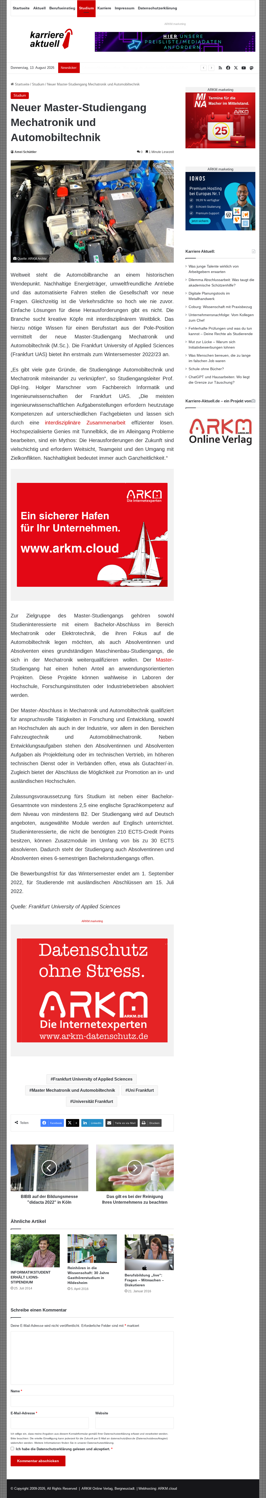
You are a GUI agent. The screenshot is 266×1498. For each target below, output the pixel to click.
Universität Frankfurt (92, 1101)
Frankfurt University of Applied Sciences (92, 1079)
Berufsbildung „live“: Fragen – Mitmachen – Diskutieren (144, 1280)
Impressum (124, 8)
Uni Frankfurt (141, 1090)
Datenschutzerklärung (157, 8)
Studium (86, 8)
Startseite (21, 8)
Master (164, 660)
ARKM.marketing (175, 23)
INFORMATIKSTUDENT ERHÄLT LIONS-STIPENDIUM (31, 1277)
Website (101, 1413)
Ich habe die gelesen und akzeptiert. (64, 1449)
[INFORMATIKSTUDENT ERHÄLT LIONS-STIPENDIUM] (35, 1250)
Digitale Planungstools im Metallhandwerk (113, 68)
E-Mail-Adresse (24, 1413)
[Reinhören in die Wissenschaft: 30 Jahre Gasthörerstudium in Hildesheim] (92, 1248)
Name (16, 1391)
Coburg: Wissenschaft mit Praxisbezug (220, 307)
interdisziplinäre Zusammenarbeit (85, 422)
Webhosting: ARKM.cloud (157, 1488)
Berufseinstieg (62, 8)
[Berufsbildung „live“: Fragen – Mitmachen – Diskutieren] (149, 1252)
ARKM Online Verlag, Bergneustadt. (109, 1488)
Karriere (104, 8)
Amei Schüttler (26, 152)
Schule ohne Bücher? (206, 369)
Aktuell (39, 8)
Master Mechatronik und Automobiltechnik (73, 1090)
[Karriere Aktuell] (49, 39)
